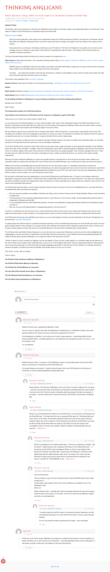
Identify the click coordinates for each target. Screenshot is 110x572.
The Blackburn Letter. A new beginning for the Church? (72, 83)
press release (12, 35)
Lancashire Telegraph (36, 79)
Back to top (55, 566)
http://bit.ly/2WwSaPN (22, 219)
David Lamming (48, 441)
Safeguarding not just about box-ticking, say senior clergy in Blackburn (49, 95)
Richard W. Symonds (31, 320)
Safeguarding (33, 21)
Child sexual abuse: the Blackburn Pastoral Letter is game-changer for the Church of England (61, 91)
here (64, 56)
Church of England (21, 21)
